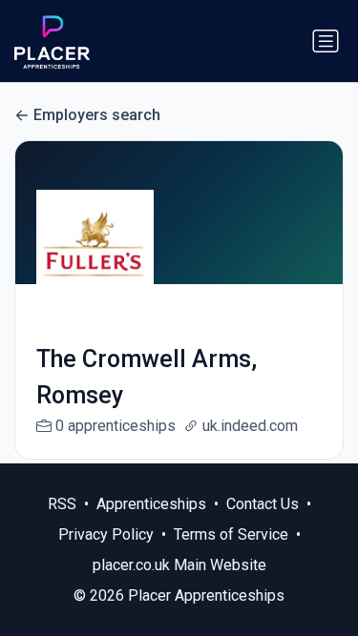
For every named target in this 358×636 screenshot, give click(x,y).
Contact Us (262, 504)
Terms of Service (231, 534)
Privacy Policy (106, 534)
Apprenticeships (151, 504)
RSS (62, 504)
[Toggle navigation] (325, 41)
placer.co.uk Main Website (179, 565)
